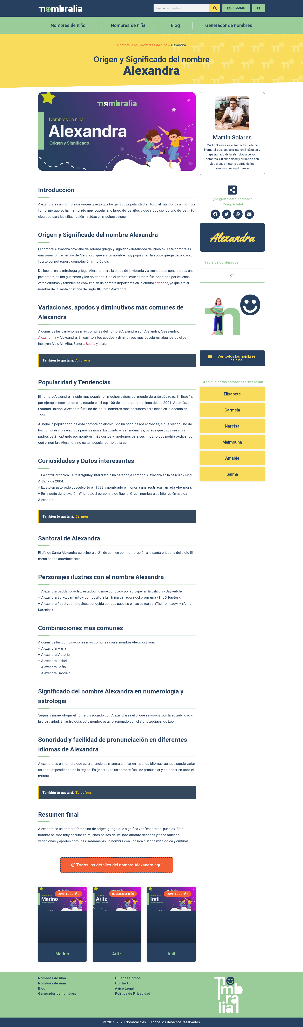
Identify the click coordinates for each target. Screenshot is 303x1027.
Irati (171, 953)
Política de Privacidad (132, 993)
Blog (175, 25)
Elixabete (232, 394)
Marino (62, 953)
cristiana (161, 283)
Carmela (232, 410)
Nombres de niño (68, 25)
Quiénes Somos (128, 978)
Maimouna (232, 442)
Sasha (90, 344)
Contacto (122, 983)
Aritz (116, 953)
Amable (232, 458)
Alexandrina (47, 337)
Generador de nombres (228, 25)
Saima (232, 474)
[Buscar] (214, 8)
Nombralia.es (127, 45)
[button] (215, 214)
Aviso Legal (124, 988)
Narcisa (232, 426)
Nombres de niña (128, 25)
